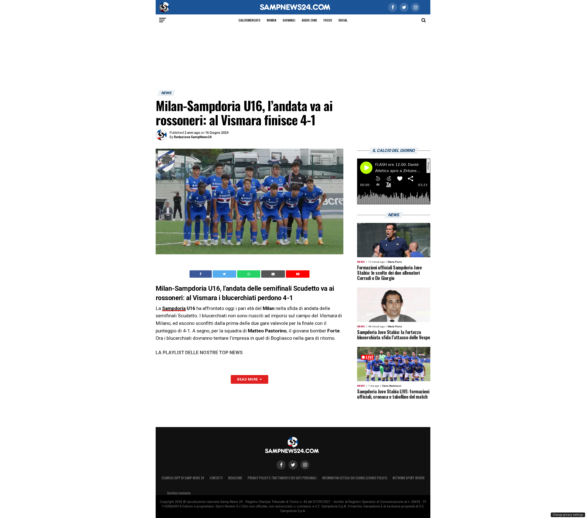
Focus (327, 20)
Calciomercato (249, 20)
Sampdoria (174, 308)
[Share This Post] (249, 274)
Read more (247, 379)
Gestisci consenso (179, 493)
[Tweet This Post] (225, 274)
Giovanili (289, 20)
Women (271, 20)
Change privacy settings (568, 514)
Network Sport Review (408, 477)
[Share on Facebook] (201, 274)
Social (342, 20)
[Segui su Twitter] (293, 464)
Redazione (235, 477)
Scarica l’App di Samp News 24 (183, 477)
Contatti (216, 477)
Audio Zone (309, 20)
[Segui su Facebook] (281, 464)
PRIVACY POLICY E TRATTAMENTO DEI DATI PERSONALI (282, 477)
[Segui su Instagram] (304, 464)
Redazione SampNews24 (193, 137)
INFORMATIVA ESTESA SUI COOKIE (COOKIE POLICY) (354, 477)
